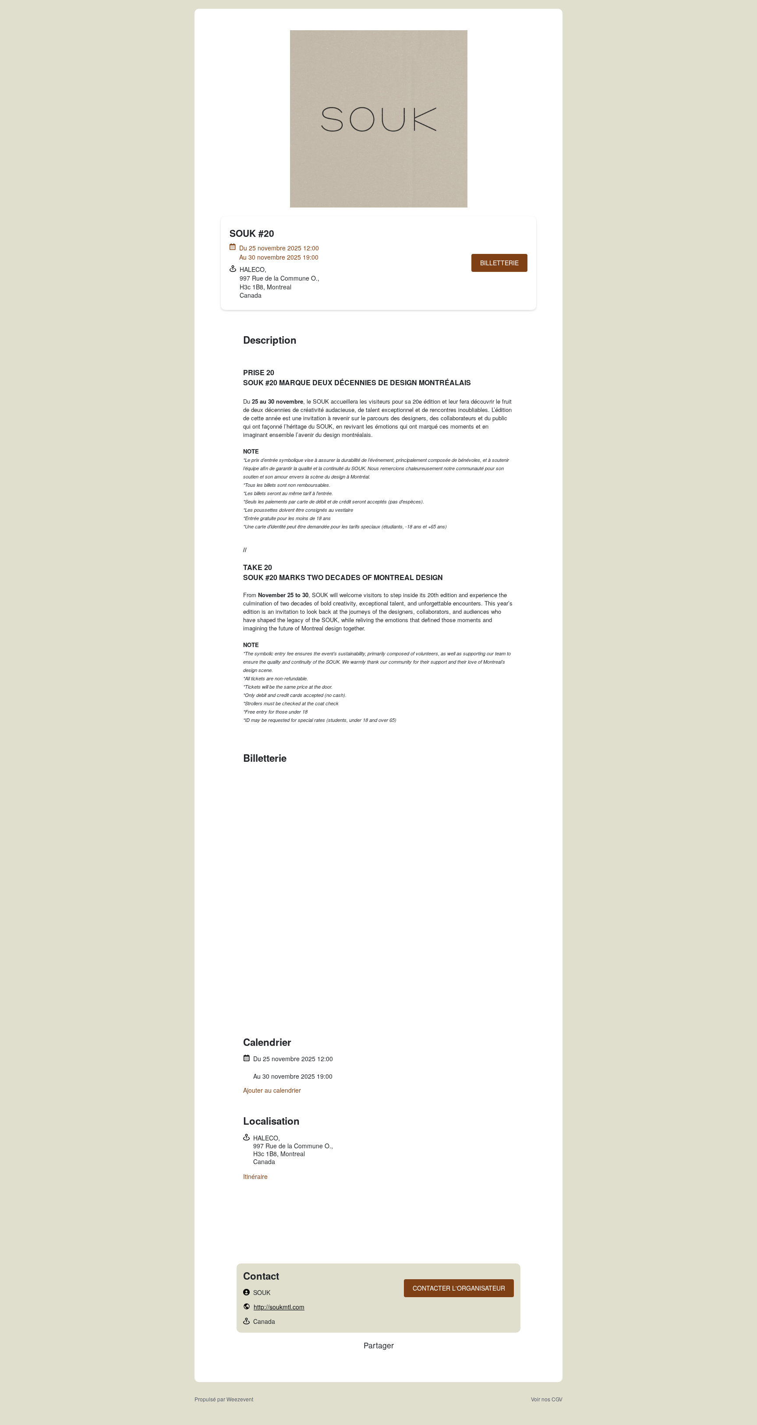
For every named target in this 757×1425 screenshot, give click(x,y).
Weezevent (239, 1399)
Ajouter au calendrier (272, 1090)
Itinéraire (255, 1176)
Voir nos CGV (546, 1399)
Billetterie (499, 262)
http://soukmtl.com (279, 1306)
